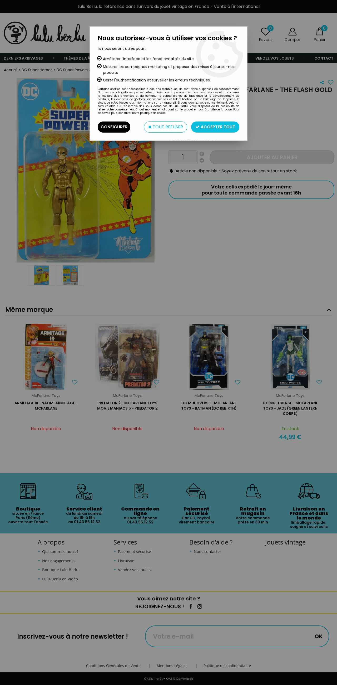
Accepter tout (217, 127)
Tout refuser (167, 127)
